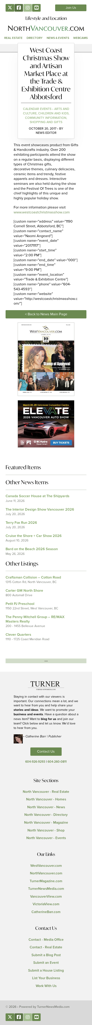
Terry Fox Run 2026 (21, 522)
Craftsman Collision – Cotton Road (33, 577)
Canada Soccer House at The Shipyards (37, 496)
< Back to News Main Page (46, 314)
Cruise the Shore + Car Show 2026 (34, 536)
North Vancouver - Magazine (46, 823)
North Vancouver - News (46, 807)
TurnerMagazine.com (46, 881)
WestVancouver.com (46, 866)
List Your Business (46, 978)
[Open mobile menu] (46, 48)
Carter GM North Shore (24, 590)
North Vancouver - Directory (46, 815)
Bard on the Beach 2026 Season (32, 549)
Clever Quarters (18, 634)
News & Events (58, 38)
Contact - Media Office (46, 940)
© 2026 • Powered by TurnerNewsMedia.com (38, 1007)
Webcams (80, 38)
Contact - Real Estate (46, 947)
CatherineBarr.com (46, 912)
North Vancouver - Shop (46, 830)
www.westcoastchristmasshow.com (42, 212)
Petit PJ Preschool (20, 604)
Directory (34, 38)
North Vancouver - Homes (46, 799)
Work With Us (46, 986)
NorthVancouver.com (46, 873)
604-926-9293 (35, 762)
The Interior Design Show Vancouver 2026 (40, 509)
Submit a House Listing (46, 970)
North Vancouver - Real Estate (46, 792)
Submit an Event (46, 963)
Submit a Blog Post (46, 955)
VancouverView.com (46, 897)
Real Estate (13, 38)
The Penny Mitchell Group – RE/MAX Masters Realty (35, 619)
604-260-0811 (57, 762)
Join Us (71, 8)
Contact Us (46, 751)
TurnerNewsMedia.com (46, 889)
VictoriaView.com (46, 904)
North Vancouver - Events (46, 838)
